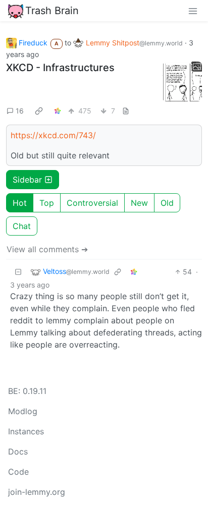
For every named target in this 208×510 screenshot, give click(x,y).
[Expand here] (182, 81)
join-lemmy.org (36, 492)
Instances (26, 431)
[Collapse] (18, 271)
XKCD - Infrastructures (60, 68)
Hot (20, 203)
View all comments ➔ (47, 249)
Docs (18, 451)
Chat (22, 226)
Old (167, 203)
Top (46, 203)
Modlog (22, 411)
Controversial (92, 203)
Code (18, 472)
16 (20, 110)
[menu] (193, 10)
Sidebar (27, 180)
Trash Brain (52, 11)
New (139, 203)
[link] (38, 111)
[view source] (126, 111)
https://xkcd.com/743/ (53, 135)
